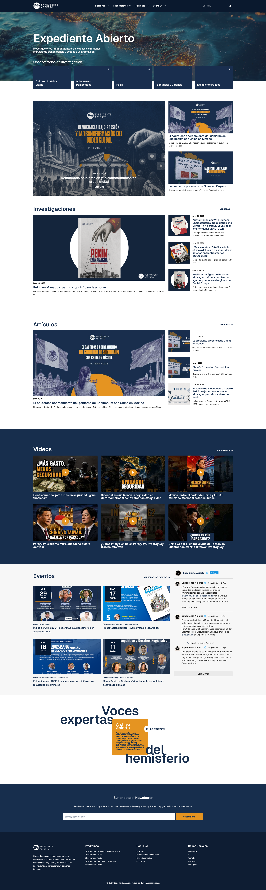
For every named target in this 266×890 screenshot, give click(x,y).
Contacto (140, 861)
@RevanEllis (187, 634)
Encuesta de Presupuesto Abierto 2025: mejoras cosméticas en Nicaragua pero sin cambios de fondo (212, 393)
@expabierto (213, 583)
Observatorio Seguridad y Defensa (100, 861)
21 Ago (223, 583)
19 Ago (223, 616)
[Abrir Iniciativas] (108, 5)
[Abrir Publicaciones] (130, 5)
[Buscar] (230, 6)
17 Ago (223, 648)
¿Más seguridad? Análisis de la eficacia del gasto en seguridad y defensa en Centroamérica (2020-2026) (212, 251)
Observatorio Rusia (93, 858)
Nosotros (140, 851)
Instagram (192, 864)
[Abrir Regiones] (148, 5)
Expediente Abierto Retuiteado (202, 643)
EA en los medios (144, 858)
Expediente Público (93, 864)
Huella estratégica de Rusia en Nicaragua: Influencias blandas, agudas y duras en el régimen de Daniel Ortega (211, 279)
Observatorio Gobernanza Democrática (102, 851)
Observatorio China (93, 854)
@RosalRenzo (206, 595)
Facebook (192, 851)
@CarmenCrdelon (190, 595)
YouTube (191, 858)
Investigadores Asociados (147, 854)
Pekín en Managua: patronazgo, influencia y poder (69, 287)
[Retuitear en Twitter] (188, 643)
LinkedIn (191, 861)
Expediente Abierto (192, 582)
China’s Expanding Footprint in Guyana (210, 369)
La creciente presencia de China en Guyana (197, 186)
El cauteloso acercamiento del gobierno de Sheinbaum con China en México (197, 137)
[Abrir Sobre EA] (165, 5)
